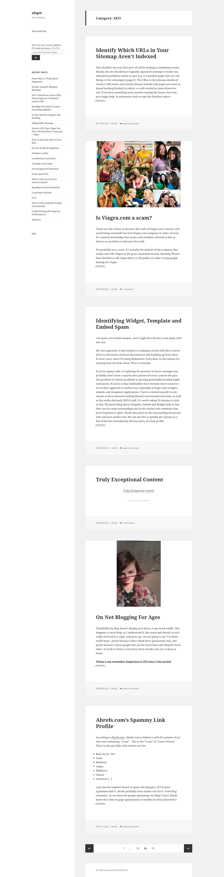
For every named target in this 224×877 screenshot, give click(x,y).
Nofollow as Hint (40, 153)
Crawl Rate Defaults (42, 192)
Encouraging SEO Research (45, 168)
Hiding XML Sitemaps (42, 123)
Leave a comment (130, 123)
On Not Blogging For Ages (128, 617)
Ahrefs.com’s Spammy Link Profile (130, 722)
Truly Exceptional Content (129, 479)
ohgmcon (36, 219)
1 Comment (127, 289)
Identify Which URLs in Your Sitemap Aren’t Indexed (132, 53)
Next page (188, 848)
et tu (34, 197)
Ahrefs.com (118, 737)
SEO (116, 123)
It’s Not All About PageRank (45, 148)
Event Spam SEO (40, 174)
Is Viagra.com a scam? (124, 217)
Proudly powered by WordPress (112, 870)
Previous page (89, 848)
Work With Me (39, 31)
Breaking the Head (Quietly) (46, 187)
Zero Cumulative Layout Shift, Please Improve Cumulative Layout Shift (46, 98)
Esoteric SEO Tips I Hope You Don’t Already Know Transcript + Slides (47, 131)
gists (34, 233)
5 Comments (128, 523)
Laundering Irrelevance (44, 158)
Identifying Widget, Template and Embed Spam (138, 323)
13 (138, 848)
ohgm (37, 12)
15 (153, 848)
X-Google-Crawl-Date (42, 163)
